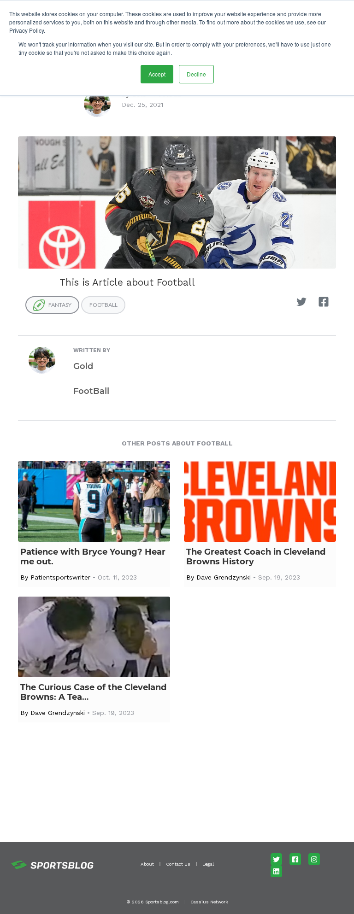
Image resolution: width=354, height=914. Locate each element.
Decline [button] (196, 74)
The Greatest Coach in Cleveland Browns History (255, 557)
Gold (83, 366)
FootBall (91, 391)
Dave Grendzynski (223, 577)
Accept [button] (156, 74)
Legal (208, 864)
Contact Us (178, 864)
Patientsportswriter (60, 577)
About (147, 864)
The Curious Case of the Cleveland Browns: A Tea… (93, 692)
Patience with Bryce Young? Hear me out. (92, 557)
